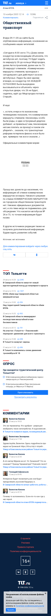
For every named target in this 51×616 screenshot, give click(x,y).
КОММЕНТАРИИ (16, 413)
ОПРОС (9, 364)
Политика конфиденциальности (25, 551)
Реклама (25, 542)
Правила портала (25, 547)
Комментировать (10, 17)
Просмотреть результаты (25, 397)
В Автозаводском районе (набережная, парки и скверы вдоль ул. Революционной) (24, 378)
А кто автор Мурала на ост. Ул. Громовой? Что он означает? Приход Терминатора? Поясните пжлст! (25, 462)
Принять (11, 610)
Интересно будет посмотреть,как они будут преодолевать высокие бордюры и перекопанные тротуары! (22, 480)
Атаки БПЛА (8, 8)
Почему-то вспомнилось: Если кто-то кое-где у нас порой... (24, 498)
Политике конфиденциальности (30, 606)
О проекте (25, 538)
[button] (14, 254)
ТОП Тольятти (14, 274)
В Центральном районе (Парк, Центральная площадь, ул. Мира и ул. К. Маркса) (23, 385)
